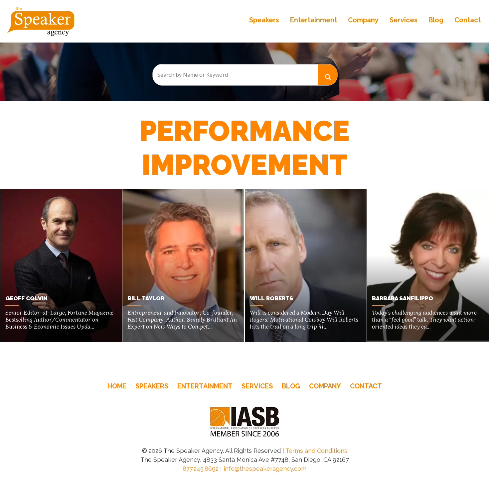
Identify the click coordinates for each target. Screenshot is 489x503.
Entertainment (313, 20)
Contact (467, 20)
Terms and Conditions (316, 450)
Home (116, 386)
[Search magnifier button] (327, 74)
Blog (435, 20)
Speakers (264, 20)
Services (403, 20)
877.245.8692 (201, 468)
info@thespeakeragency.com (265, 468)
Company (363, 20)
